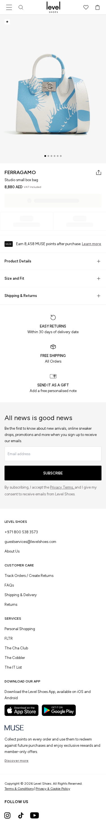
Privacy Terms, (62, 487)
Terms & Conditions (19, 789)
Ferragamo (20, 172)
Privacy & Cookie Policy (53, 789)
